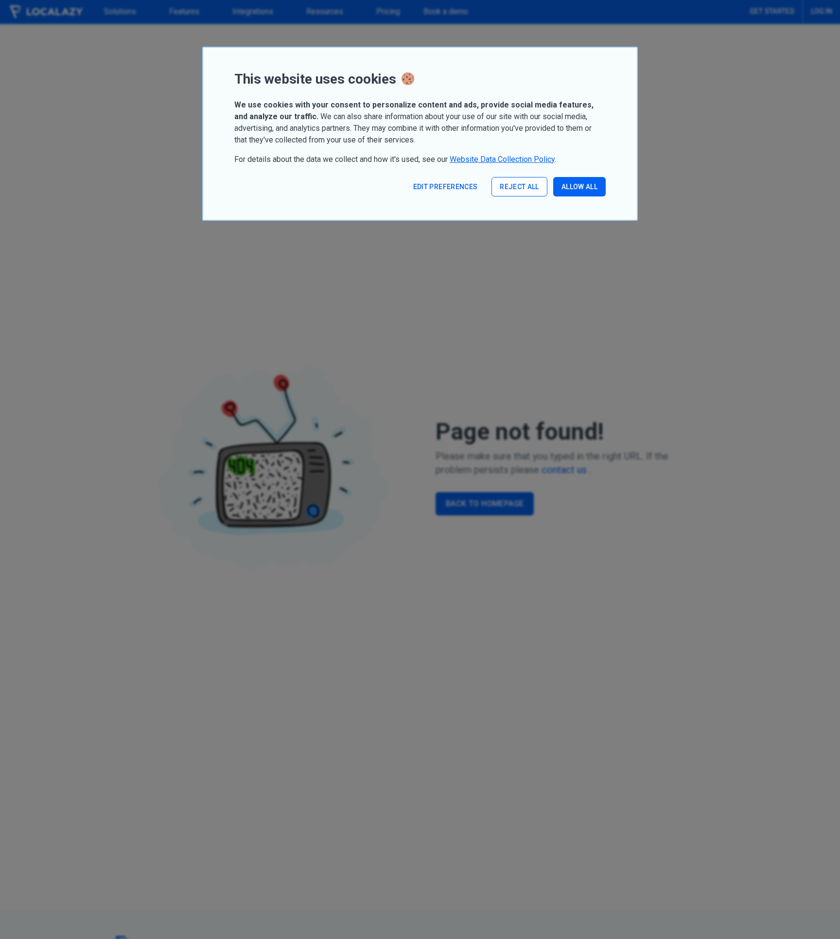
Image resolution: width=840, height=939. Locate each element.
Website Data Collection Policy (502, 159)
